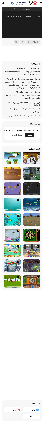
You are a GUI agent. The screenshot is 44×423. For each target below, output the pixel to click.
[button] (36, 111)
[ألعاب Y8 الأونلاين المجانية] (33, 3)
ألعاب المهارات (31, 116)
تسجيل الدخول (17, 135)
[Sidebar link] (40, 3)
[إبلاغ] (22, 42)
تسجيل (29, 135)
